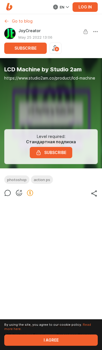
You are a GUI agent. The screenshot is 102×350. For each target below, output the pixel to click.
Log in (85, 7)
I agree (51, 340)
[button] (9, 7)
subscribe (25, 48)
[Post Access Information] (85, 31)
